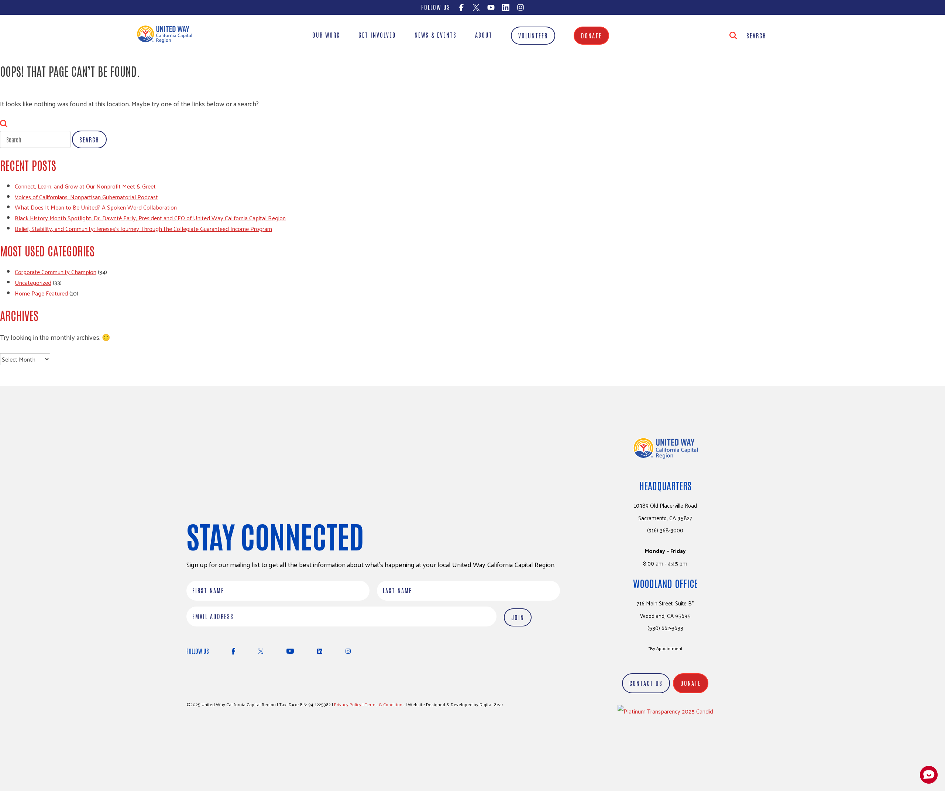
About (483, 34)
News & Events (436, 34)
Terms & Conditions (385, 704)
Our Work (326, 34)
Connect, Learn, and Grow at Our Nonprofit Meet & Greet (85, 186)
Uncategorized (33, 282)
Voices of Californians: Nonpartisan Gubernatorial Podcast (86, 196)
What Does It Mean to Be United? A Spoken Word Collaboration (96, 207)
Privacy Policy (347, 704)
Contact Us (646, 683)
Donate (591, 35)
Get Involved (377, 34)
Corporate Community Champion (55, 271)
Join (517, 617)
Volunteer (533, 35)
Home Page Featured (41, 293)
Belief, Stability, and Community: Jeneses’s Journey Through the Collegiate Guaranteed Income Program (143, 228)
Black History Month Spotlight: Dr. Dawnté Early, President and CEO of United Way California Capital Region (150, 218)
